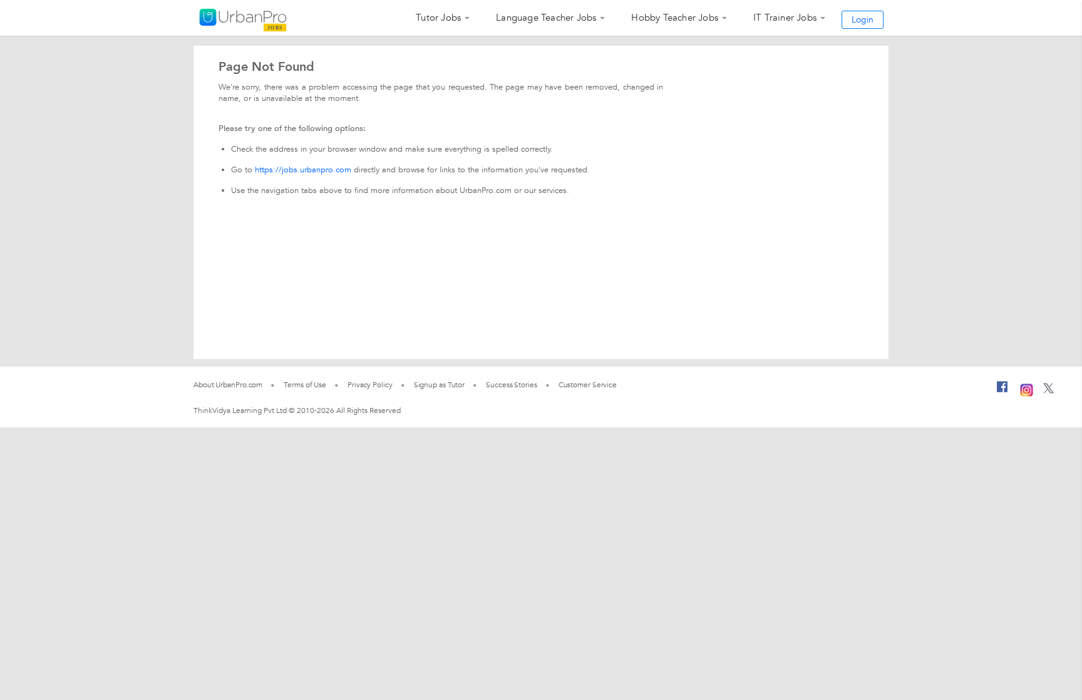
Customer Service (588, 385)
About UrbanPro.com (227, 385)
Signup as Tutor (439, 385)
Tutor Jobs (438, 17)
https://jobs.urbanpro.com (303, 169)
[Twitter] (1048, 391)
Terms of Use (305, 385)
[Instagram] (1026, 388)
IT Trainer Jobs (785, 17)
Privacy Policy (370, 385)
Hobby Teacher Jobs (674, 17)
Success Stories (511, 385)
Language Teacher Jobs (546, 17)
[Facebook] (1002, 391)
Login (862, 20)
